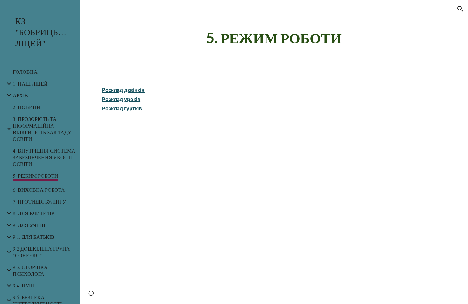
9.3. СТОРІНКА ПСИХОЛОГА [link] (30, 270)
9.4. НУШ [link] (23, 285)
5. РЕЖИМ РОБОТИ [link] (35, 175)
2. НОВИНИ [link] (26, 107)
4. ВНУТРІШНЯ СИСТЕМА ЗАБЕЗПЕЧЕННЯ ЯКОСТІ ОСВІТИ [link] (44, 157)
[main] (273, 38)
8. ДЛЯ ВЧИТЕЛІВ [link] (34, 213)
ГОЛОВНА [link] (25, 71)
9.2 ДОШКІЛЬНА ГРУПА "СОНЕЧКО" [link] (41, 252)
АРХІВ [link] (20, 95)
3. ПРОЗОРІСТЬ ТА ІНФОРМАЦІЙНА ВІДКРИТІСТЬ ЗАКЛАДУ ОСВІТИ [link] (42, 128)
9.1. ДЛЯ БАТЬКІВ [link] (33, 236)
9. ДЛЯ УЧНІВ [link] (29, 225)
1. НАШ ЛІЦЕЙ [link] (30, 83)
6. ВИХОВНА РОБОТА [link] (39, 189)
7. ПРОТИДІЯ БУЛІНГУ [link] (39, 201)
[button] (460, 9)
